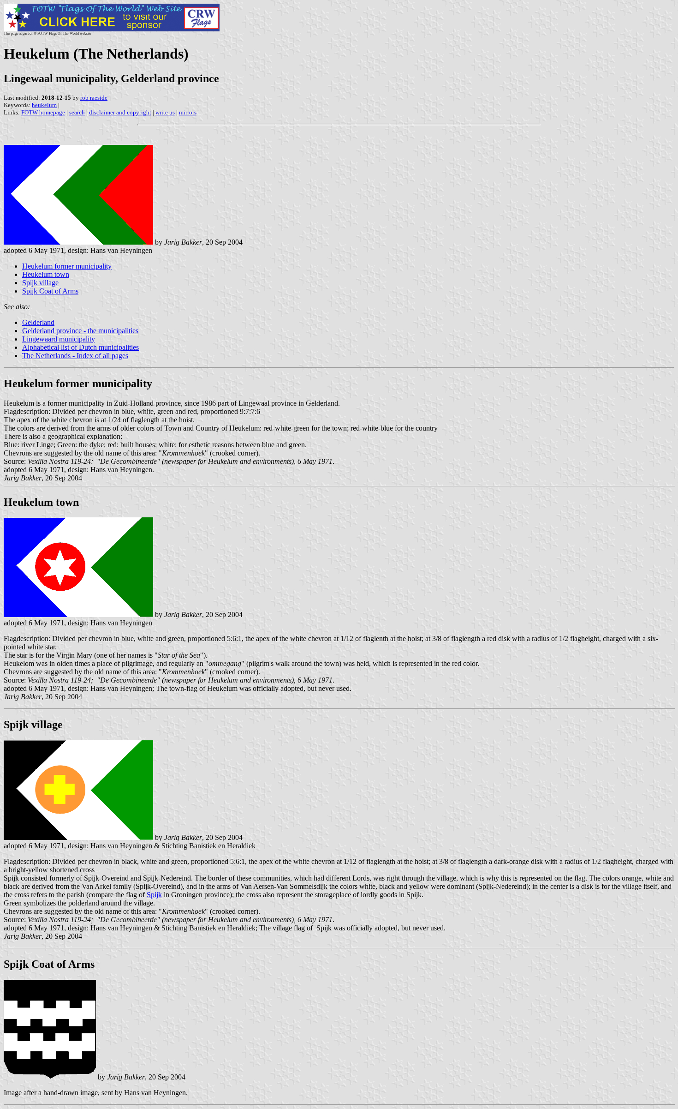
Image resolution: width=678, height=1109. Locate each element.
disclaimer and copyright (120, 112)
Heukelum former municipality (67, 266)
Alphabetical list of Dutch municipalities (80, 347)
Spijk (154, 895)
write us (165, 112)
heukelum (44, 105)
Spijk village (40, 283)
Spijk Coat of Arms (50, 291)
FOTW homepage (43, 112)
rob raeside (93, 97)
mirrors (187, 112)
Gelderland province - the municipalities (80, 331)
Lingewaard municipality (58, 339)
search (77, 112)
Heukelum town (45, 274)
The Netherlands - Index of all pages (75, 356)
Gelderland (38, 322)
